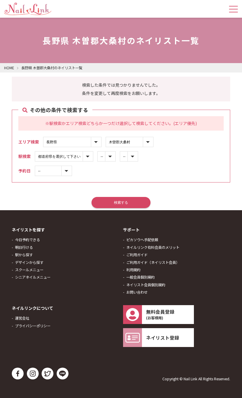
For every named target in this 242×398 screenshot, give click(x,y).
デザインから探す (29, 262)
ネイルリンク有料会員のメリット (152, 247)
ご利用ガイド (137, 254)
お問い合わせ (137, 292)
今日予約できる (27, 239)
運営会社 (22, 318)
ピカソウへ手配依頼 (142, 239)
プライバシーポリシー (32, 325)
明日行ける (24, 247)
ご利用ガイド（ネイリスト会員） (152, 262)
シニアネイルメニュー (32, 277)
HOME (9, 67)
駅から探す (24, 254)
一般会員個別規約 (140, 277)
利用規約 (133, 269)
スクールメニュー (29, 269)
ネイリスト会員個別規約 (145, 284)
